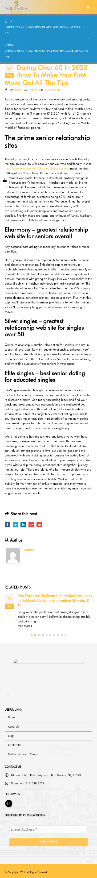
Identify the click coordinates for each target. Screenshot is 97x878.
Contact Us (14, 745)
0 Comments (52, 89)
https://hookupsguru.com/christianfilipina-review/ (37, 168)
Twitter (15, 524)
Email (39, 524)
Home (11, 717)
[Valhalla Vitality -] (16, 7)
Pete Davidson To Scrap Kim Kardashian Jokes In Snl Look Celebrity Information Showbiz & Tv (55, 600)
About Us (13, 726)
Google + (31, 524)
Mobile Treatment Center (23, 754)
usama (17, 89)
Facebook (7, 524)
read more (24, 626)
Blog (11, 735)
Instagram (8, 803)
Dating (33, 89)
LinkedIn (23, 524)
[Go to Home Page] (6, 21)
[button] (31, 635)
